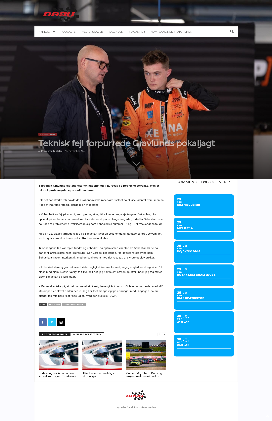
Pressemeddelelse (52, 150)
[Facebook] (43, 322)
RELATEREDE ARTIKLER (54, 334)
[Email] (61, 322)
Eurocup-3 (54, 304)
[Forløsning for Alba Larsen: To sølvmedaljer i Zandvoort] (58, 355)
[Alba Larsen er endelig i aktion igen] (102, 355)
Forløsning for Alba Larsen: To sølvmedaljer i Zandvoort (57, 374)
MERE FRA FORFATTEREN (87, 334)
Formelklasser (47, 134)
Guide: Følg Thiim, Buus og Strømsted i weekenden (144, 374)
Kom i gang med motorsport (172, 31)
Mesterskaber (92, 31)
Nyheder (44, 31)
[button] (231, 31)
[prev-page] (159, 334)
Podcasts (68, 31)
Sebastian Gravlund (73, 304)
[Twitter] (52, 322)
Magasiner (137, 31)
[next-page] (164, 334)
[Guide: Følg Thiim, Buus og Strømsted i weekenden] (146, 355)
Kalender (116, 31)
